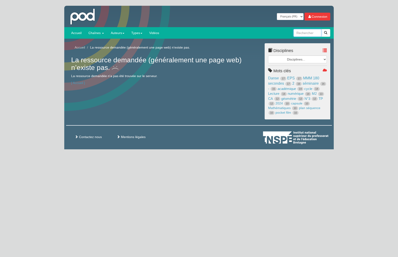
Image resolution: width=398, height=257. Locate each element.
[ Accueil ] (78, 83)
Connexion (319, 16)
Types (135, 33)
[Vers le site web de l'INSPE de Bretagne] (304, 137)
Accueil (76, 33)
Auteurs (116, 33)
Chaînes (95, 33)
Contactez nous (90, 137)
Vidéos (154, 33)
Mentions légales (133, 137)
